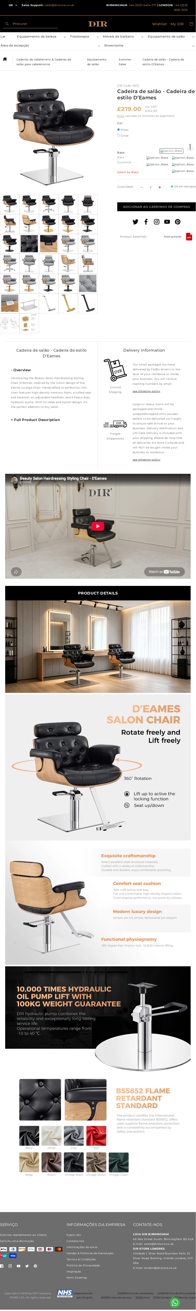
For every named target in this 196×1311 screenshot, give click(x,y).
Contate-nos (75, 1241)
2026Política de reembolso (135, 1293)
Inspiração (74, 1271)
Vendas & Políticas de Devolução (90, 1253)
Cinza (124, 136)
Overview (21, 370)
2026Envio (142, 1297)
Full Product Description (35, 420)
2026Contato (162, 1297)
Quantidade (125, 186)
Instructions (172, 236)
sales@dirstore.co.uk (59, 5)
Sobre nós (74, 1235)
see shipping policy (146, 391)
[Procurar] (7, 24)
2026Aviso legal (185, 1297)
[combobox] (30, 24)
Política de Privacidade (83, 1265)
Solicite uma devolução (17, 1241)
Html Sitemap (77, 1277)
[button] (40, 36)
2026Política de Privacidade (177, 1293)
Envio (120, 115)
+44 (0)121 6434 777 (142, 5)
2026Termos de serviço (116, 1297)
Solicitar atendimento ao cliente (23, 1235)
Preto (125, 130)
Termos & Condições (81, 1259)
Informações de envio (82, 1247)
